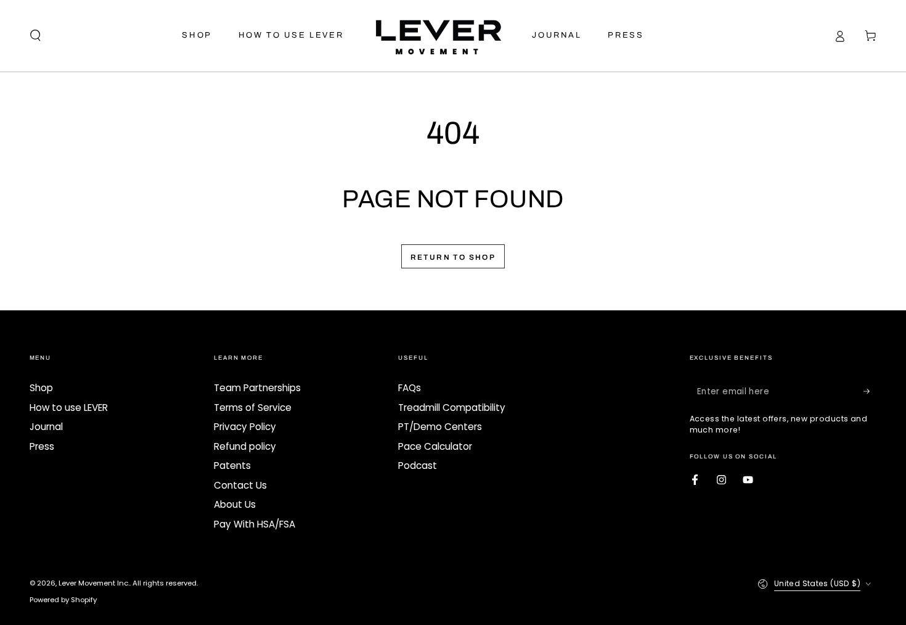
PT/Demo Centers (440, 426)
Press (42, 446)
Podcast (417, 465)
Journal (46, 426)
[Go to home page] (438, 36)
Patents (232, 465)
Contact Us (240, 485)
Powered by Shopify (63, 600)
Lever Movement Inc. (94, 583)
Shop (41, 387)
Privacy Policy (245, 426)
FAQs (409, 387)
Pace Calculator (435, 446)
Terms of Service (253, 407)
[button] (35, 36)
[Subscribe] (870, 391)
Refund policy (245, 446)
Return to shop (453, 257)
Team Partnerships (257, 387)
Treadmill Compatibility (451, 407)
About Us (235, 504)
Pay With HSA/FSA (254, 524)
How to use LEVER (69, 407)
